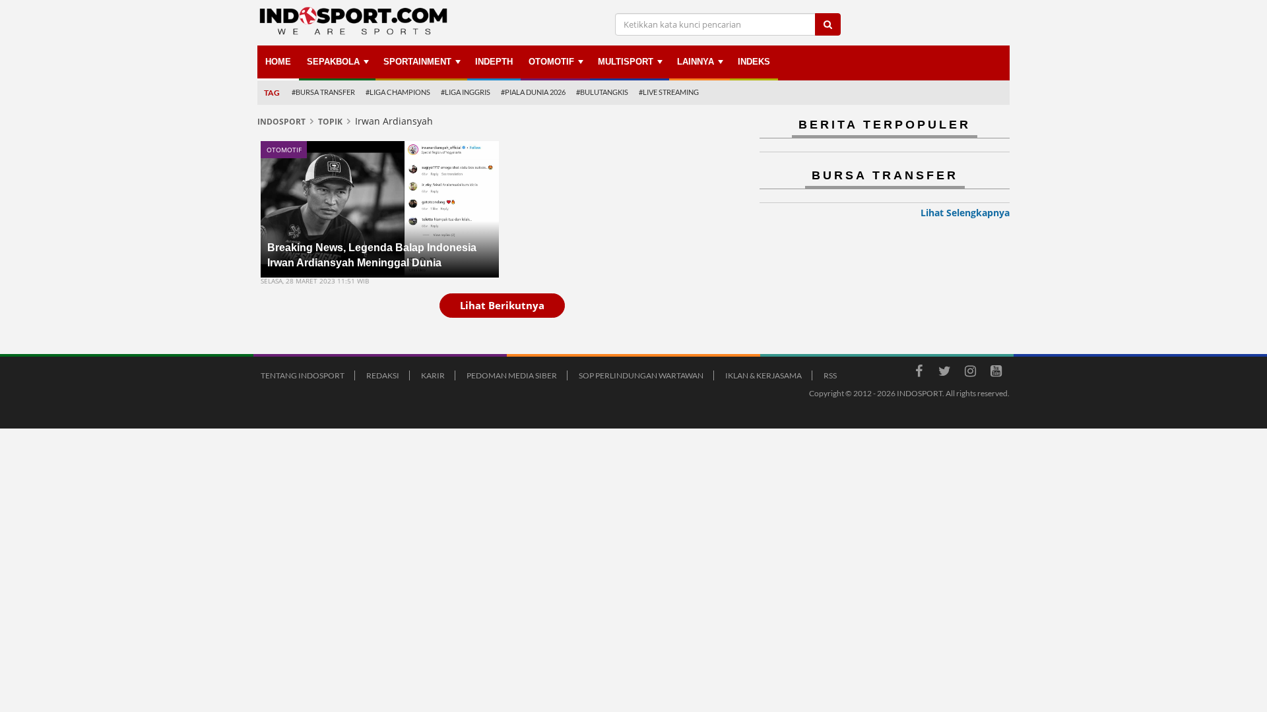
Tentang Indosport (302, 375)
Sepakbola (333, 62)
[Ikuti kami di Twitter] (944, 373)
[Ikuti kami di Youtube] (995, 373)
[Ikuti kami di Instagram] (970, 373)
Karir (433, 375)
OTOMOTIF (551, 62)
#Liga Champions (398, 92)
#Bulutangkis (602, 92)
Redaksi (382, 375)
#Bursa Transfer (323, 92)
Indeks (754, 62)
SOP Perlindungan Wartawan (641, 375)
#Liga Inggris (465, 92)
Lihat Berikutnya (502, 305)
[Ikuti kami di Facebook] (918, 373)
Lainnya (695, 62)
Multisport (625, 62)
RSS (830, 375)
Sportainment (417, 62)
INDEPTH (494, 62)
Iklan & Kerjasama (763, 375)
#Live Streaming (669, 92)
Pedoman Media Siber (512, 375)
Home (278, 62)
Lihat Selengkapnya (965, 212)
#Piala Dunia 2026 (533, 92)
